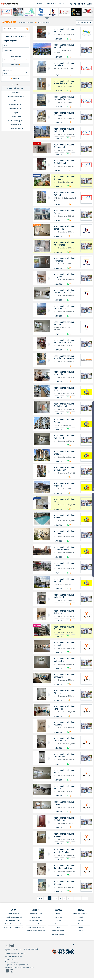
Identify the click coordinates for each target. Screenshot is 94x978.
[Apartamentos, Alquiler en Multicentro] (42, 662)
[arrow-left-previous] (45, 898)
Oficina (58, 913)
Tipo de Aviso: (15, 47)
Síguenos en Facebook (58, 930)
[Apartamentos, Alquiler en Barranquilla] (42, 230)
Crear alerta (16, 78)
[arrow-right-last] (85, 898)
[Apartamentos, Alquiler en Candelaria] (42, 67)
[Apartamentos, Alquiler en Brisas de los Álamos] (42, 84)
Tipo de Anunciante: (7, 70)
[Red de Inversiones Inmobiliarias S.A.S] (64, 12)
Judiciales (80, 930)
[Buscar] (27, 29)
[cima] (86, 68)
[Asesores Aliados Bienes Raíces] (87, 12)
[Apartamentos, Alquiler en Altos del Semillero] (42, 853)
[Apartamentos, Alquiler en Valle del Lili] (42, 132)
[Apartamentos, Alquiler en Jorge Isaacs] (42, 246)
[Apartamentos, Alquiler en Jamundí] (42, 49)
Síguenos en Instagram (58, 934)
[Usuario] (71, 4)
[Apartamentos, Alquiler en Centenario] (42, 180)
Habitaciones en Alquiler (36, 924)
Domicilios (58, 920)
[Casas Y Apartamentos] (52, 12)
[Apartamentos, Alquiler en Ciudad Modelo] (42, 164)
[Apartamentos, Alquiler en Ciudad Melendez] (42, 407)
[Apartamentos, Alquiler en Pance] (42, 502)
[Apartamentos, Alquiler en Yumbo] (42, 423)
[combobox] (15, 29)
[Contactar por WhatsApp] (68, 39)
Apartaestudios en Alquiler (36, 920)
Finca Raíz (40, 4)
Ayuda (58, 927)
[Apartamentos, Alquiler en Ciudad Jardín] (42, 471)
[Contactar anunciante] (70, 39)
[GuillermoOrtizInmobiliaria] (86, 392)
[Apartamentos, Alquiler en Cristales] (42, 455)
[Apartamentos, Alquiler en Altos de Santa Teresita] (42, 359)
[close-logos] (47, 17)
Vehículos (80, 920)
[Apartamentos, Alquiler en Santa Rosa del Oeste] (42, 869)
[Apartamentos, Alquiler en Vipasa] (42, 214)
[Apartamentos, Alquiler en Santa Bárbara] (42, 757)
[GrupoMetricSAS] (86, 615)
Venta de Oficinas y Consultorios (13, 924)
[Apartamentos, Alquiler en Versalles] (42, 32)
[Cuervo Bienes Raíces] (6, 12)
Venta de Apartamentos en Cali (14, 917)
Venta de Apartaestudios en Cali (13, 920)
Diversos (80, 927)
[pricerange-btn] (26, 60)
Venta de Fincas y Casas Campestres (13, 927)
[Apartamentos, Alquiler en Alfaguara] (42, 487)
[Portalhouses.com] (76, 12)
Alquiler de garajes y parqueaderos (36, 930)
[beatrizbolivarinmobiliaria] (86, 230)
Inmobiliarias (52, 4)
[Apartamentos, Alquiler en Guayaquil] (42, 277)
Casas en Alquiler (35, 917)
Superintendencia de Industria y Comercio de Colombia (19, 967)
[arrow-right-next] (80, 898)
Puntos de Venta (58, 917)
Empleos (80, 924)
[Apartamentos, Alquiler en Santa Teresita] (42, 309)
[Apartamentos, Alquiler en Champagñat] (42, 148)
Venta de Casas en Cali (13, 913)
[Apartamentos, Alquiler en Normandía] (42, 375)
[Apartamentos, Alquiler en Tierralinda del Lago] (42, 293)
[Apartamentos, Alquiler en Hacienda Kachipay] (42, 100)
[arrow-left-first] (40, 898)
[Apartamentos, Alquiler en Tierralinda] (42, 262)
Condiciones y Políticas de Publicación (15, 954)
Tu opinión (93, 487)
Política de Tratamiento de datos (13, 956)
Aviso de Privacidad (10, 959)
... (76, 898)
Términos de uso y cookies (12, 962)
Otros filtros (15, 65)
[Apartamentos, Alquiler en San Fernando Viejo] (42, 343)
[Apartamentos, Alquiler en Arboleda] (42, 518)
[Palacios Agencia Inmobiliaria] (18, 12)
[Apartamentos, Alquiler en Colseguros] (42, 116)
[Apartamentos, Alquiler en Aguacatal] (42, 646)
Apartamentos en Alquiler (35, 913)
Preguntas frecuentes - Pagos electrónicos (16, 965)
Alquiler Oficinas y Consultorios (36, 927)
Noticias (62, 4)
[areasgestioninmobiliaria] (86, 360)
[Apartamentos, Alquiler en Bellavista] (42, 614)
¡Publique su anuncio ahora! (80, 913)
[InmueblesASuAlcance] (86, 33)
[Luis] (41, 12)
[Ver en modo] (78, 22)
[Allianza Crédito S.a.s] (29, 12)
